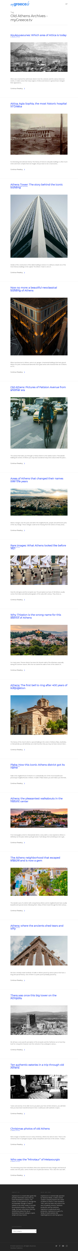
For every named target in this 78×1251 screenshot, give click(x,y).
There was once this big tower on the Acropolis (33, 997)
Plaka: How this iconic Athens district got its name (37, 766)
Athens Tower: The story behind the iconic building (36, 186)
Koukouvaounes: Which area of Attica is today (38, 35)
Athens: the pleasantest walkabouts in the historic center (36, 800)
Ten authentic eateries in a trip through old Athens (37, 1066)
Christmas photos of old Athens (30, 1128)
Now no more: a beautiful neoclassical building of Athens (33, 289)
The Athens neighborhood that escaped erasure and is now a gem (35, 859)
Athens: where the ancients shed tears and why (36, 927)
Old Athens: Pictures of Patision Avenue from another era (38, 389)
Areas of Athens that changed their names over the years (36, 480)
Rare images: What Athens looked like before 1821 (38, 547)
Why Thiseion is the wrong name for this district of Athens (35, 616)
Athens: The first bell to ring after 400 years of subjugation (38, 687)
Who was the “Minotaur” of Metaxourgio (35, 1159)
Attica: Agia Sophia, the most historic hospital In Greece (38, 105)
